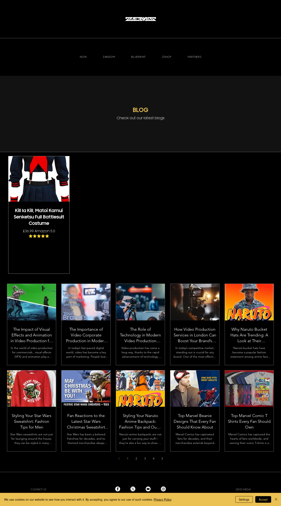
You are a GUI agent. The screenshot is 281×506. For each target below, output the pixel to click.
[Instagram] (163, 488)
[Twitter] (132, 488)
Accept (263, 499)
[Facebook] (117, 488)
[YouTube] (148, 488)
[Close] (276, 499)
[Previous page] (119, 458)
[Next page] (162, 458)
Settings (244, 499)
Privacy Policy (163, 499)
